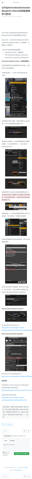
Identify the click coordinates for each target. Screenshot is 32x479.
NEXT (5, 431)
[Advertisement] (16, 24)
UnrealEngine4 (18, 16)
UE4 (4, 424)
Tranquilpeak (18, 470)
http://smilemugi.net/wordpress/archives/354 (17, 390)
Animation (10, 424)
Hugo (25, 467)
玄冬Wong (16, 2)
